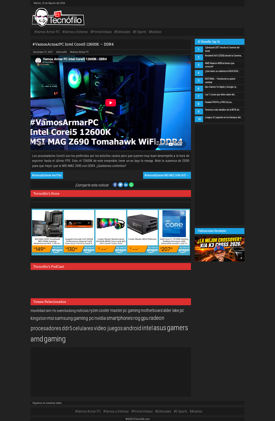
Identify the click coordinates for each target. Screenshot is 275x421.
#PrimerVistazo (101, 32)
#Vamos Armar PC (47, 32)
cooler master (110, 310)
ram (48, 310)
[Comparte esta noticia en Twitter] (120, 184)
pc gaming (131, 310)
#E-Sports (139, 32)
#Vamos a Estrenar (75, 32)
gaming (55, 338)
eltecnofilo (61, 52)
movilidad (38, 310)
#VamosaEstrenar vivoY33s (47, 175)
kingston (38, 318)
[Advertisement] (182, 17)
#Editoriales (122, 32)
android (132, 328)
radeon (156, 318)
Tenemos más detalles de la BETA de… (222, 109)
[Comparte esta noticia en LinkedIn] (126, 184)
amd (37, 339)
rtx (54, 310)
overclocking (66, 310)
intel (147, 328)
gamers (177, 327)
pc (182, 310)
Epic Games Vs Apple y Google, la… (221, 87)
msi (50, 318)
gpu (144, 318)
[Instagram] (235, 3)
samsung (64, 318)
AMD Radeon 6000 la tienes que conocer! (219, 65)
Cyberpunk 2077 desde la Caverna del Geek (222, 49)
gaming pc (83, 318)
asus (159, 328)
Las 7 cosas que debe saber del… (220, 94)
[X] (238, 3)
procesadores (46, 328)
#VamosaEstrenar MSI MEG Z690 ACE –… (167, 175)
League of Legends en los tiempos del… (223, 117)
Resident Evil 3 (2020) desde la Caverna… (223, 55)
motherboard (151, 310)
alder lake (171, 310)
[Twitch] (240, 3)
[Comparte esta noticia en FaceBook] (115, 184)
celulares (83, 328)
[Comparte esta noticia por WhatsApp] (131, 184)
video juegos (108, 328)
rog (136, 318)
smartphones (119, 318)
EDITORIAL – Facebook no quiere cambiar (220, 80)
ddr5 (67, 328)
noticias (82, 310)
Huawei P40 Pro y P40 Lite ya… (219, 102)
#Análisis (155, 32)
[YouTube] (239, 3)
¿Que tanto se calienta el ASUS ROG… (222, 71)
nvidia (100, 318)
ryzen (93, 310)
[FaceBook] (236, 3)
